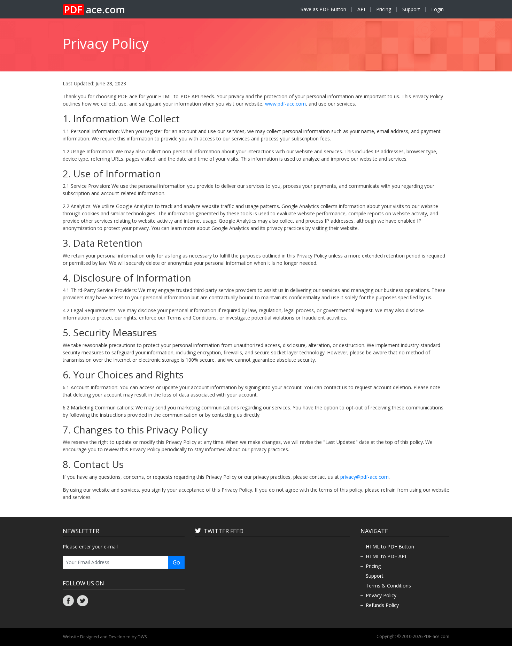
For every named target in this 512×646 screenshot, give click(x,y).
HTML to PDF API (386, 556)
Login (437, 9)
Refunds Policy (382, 605)
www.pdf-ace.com (285, 103)
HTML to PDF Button (390, 546)
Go (176, 562)
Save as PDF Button (323, 9)
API (361, 9)
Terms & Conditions (388, 585)
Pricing (383, 9)
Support (411, 9)
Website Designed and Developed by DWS (105, 637)
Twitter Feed (223, 531)
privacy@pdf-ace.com (364, 477)
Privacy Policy (381, 595)
